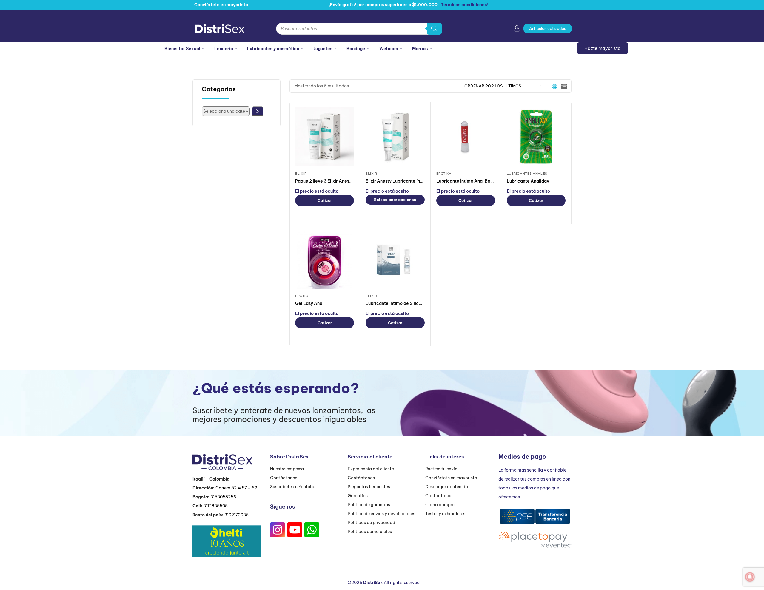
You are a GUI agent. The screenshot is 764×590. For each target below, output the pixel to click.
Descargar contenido (446, 486)
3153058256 (223, 497)
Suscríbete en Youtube (292, 486)
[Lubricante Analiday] (536, 136)
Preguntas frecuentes (369, 486)
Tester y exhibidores (445, 513)
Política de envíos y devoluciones (381, 513)
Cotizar (325, 200)
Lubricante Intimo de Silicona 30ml (402, 303)
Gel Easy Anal (309, 303)
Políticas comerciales (370, 531)
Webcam (388, 48)
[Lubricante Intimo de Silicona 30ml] (395, 259)
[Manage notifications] (750, 577)
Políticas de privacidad (371, 522)
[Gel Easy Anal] (324, 259)
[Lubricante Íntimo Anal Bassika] (465, 136)
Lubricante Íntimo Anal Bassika (468, 181)
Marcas (420, 48)
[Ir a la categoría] (257, 111)
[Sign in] (517, 29)
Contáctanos (283, 478)
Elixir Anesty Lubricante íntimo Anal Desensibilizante (420, 181)
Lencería (223, 48)
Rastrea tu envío (441, 469)
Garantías (358, 495)
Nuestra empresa (287, 469)
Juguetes (322, 48)
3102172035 (236, 515)
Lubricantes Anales (527, 174)
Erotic (301, 296)
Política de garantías (369, 504)
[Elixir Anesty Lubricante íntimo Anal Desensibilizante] (395, 136)
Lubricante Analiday (528, 181)
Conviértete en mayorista (451, 478)
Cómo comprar (440, 504)
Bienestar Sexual (182, 48)
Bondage (355, 48)
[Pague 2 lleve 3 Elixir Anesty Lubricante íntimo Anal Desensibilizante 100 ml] (324, 136)
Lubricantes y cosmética (273, 48)
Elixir (300, 174)
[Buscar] (434, 29)
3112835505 (215, 506)
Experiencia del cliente (371, 469)
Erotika (444, 174)
